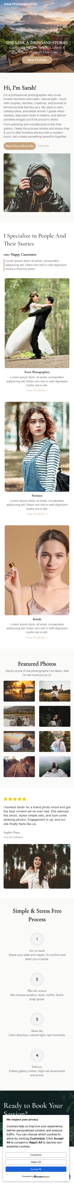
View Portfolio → (37, 390)
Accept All (36, 1169)
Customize (35, 1155)
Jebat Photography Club (20, 4)
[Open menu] (68, 4)
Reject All (36, 1162)
